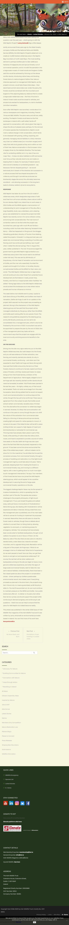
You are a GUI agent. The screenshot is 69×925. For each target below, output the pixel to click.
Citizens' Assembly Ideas (10, 696)
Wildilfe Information (9, 754)
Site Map (57, 915)
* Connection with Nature (10, 678)
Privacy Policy (41, 915)
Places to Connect (8, 736)
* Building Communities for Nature (14, 673)
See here (17, 862)
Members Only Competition (11, 723)
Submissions (6, 749)
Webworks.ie (35, 830)
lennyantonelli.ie (9, 621)
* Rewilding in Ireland (9, 687)
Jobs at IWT (6, 705)
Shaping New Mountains (10, 745)
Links (50, 915)
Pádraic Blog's (6, 732)
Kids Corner (6, 709)
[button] (66, 2)
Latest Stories (6, 714)
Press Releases (7, 740)
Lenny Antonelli (23, 43)
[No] (67, 920)
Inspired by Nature (8, 700)
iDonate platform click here (12, 822)
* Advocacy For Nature (9, 669)
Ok (34, 922)
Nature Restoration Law (10, 727)
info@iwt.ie (20, 855)
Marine (4, 718)
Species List (9, 779)
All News (5, 691)
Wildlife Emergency (11, 775)
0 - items (8, 788)
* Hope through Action (9, 682)
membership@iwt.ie (26, 852)
